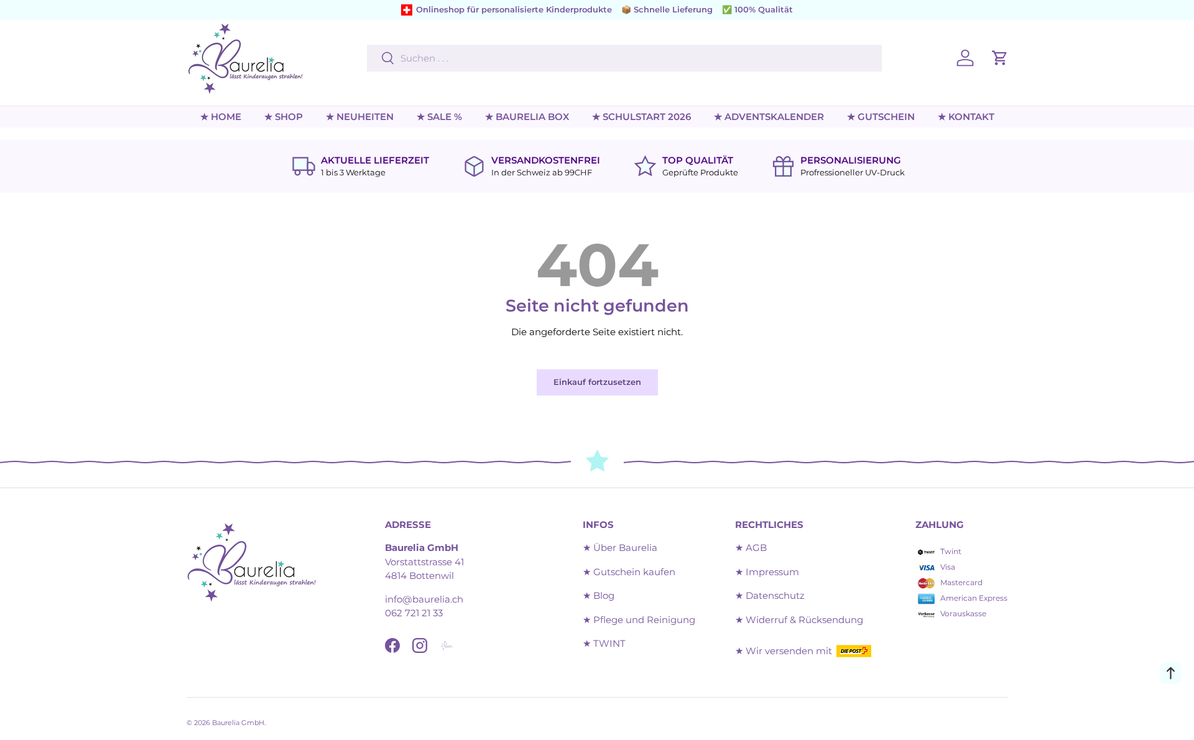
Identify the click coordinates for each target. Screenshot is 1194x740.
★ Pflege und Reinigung (639, 620)
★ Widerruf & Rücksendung (799, 620)
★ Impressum (767, 572)
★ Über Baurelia (620, 547)
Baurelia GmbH (238, 722)
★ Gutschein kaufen (629, 572)
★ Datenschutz (770, 595)
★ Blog (598, 595)
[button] (1000, 58)
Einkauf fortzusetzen (597, 382)
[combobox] (624, 58)
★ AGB (751, 547)
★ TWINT (604, 643)
